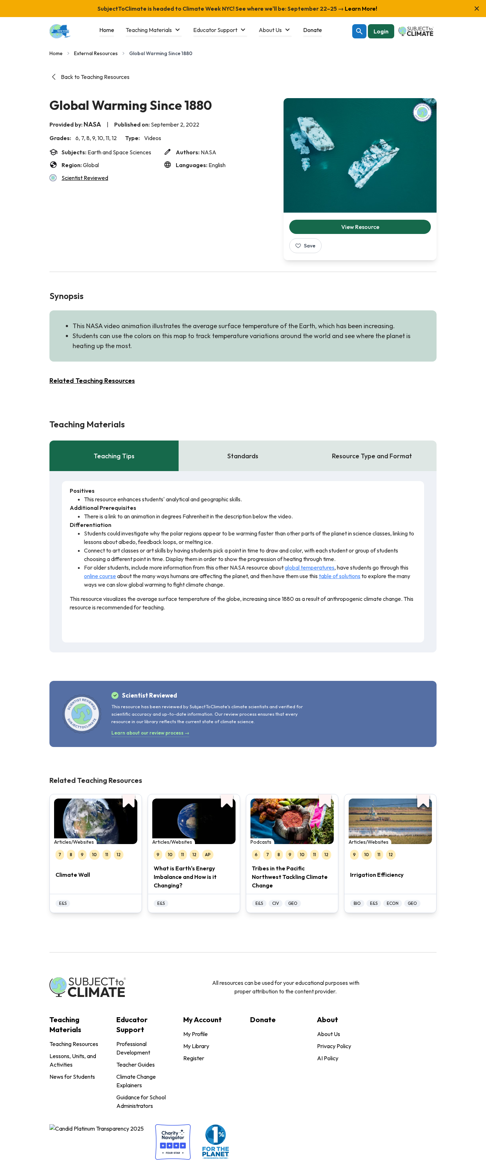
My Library (196, 1046)
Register (193, 1058)
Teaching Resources (73, 1043)
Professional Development (133, 1048)
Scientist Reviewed (85, 177)
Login (381, 31)
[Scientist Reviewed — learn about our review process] (422, 112)
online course (100, 576)
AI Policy (327, 1058)
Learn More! (360, 8)
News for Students (72, 1076)
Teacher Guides (135, 1064)
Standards (242, 456)
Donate (263, 1019)
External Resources (96, 53)
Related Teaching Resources (92, 381)
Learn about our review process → (150, 733)
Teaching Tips (114, 456)
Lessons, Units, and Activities (72, 1060)
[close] (476, 8)
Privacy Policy (334, 1046)
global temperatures (309, 567)
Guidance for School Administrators (141, 1101)
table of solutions (339, 576)
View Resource (360, 226)
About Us (328, 1033)
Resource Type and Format (372, 456)
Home (56, 53)
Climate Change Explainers (136, 1081)
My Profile (195, 1033)
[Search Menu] (359, 31)
